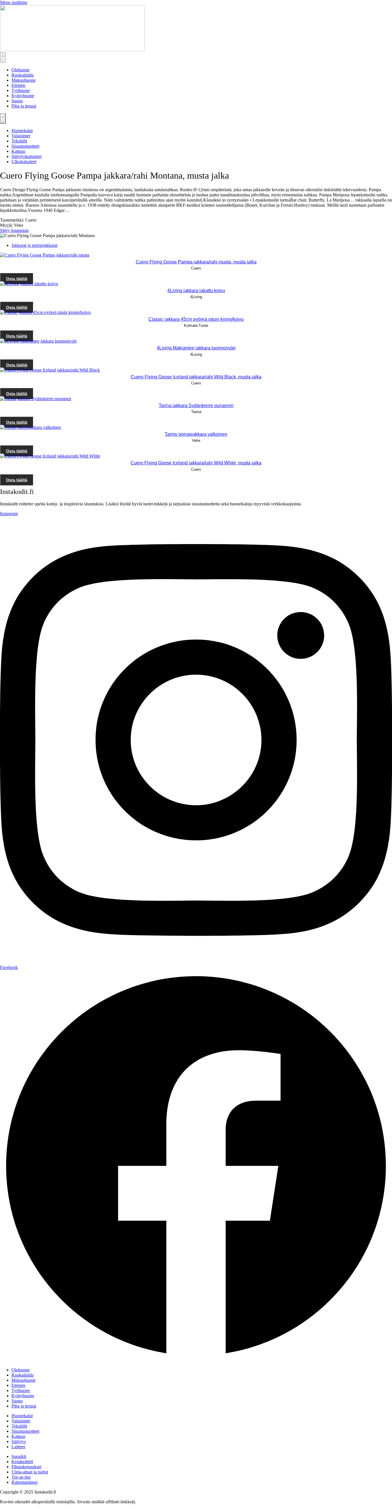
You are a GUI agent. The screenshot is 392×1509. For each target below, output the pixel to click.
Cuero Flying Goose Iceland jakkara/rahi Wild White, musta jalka (196, 462)
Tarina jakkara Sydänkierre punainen (196, 405)
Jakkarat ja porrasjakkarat (34, 245)
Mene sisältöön (13, 2)
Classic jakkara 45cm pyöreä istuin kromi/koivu (196, 319)
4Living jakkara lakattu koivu (196, 290)
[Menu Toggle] (3, 57)
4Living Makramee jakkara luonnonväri (196, 347)
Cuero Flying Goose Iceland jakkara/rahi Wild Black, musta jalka (196, 376)
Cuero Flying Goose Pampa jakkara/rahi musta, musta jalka (196, 261)
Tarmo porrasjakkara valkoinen (196, 434)
